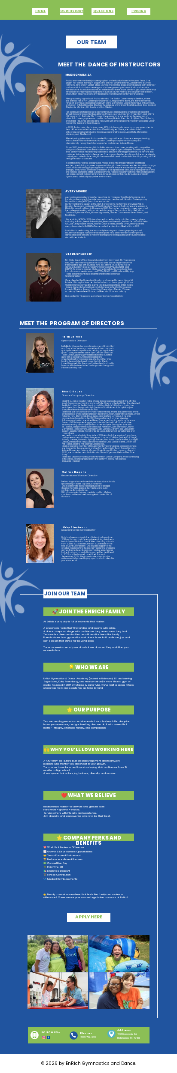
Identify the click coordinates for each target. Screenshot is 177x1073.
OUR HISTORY (71, 11)
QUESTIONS (103, 11)
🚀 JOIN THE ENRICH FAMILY (88, 611)
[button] (65, 593)
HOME (40, 11)
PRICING (138, 11)
